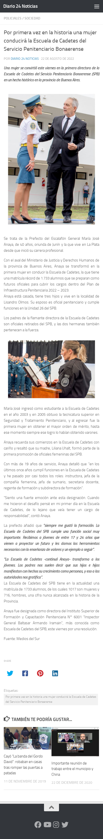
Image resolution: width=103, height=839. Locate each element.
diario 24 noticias (25, 58)
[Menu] (96, 6)
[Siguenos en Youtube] (47, 824)
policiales (13, 18)
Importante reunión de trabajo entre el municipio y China (72, 769)
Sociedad (32, 18)
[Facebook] (38, 824)
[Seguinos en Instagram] (56, 824)
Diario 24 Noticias (20, 6)
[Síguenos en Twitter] (65, 824)
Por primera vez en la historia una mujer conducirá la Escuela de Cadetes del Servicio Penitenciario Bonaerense (51, 699)
